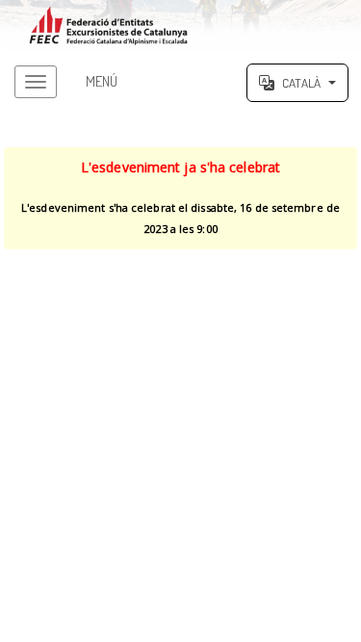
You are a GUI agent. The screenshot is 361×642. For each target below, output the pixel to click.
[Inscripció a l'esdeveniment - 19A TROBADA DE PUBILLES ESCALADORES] (180, 25)
